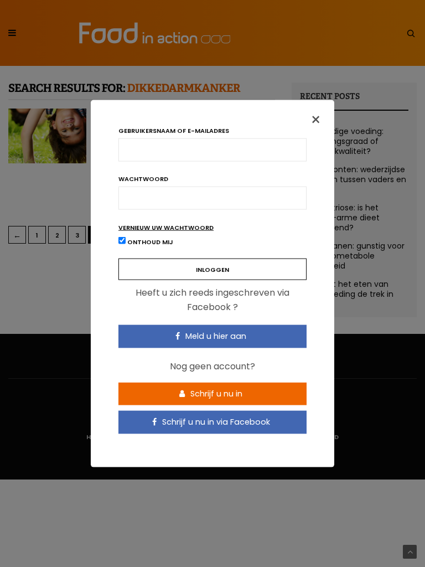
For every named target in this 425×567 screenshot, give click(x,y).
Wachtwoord (143, 179)
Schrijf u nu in (215, 393)
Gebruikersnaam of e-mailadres (173, 131)
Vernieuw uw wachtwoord (166, 227)
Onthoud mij (149, 242)
